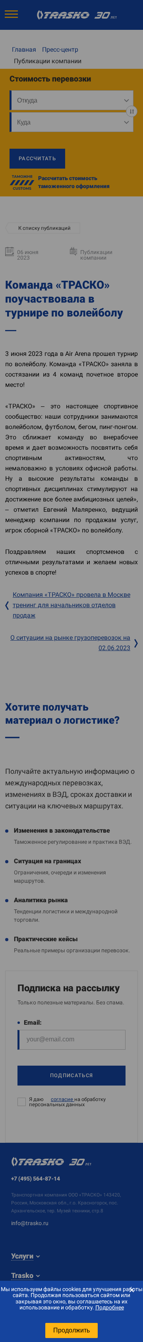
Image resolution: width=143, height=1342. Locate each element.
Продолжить (71, 1330)
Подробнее (109, 1307)
